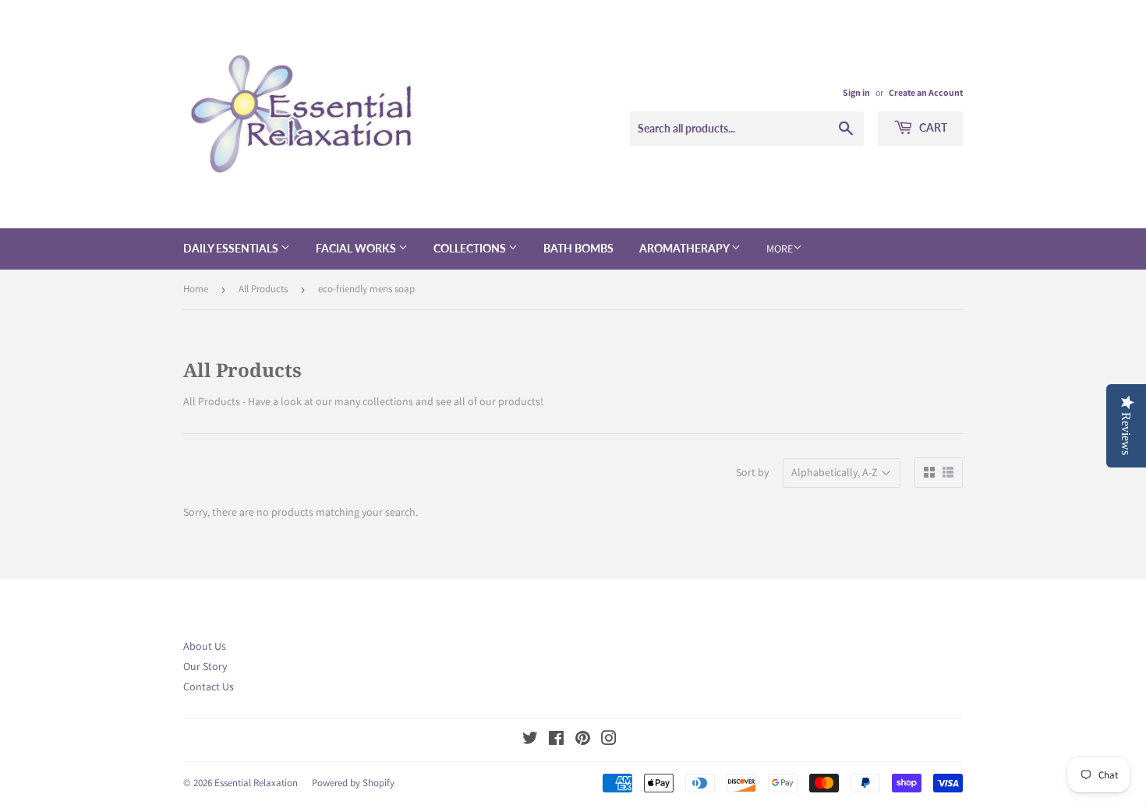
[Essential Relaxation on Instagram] (609, 740)
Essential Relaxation (256, 782)
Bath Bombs (578, 248)
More (779, 249)
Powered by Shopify (353, 782)
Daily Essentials (232, 248)
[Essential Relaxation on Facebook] (556, 740)
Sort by (752, 472)
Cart (932, 127)
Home (195, 288)
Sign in (856, 92)
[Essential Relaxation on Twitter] (530, 740)
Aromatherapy (685, 248)
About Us (204, 646)
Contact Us (208, 686)
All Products (263, 288)
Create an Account (926, 92)
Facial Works (357, 248)
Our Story (205, 666)
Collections (470, 248)
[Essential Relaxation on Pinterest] (583, 740)
